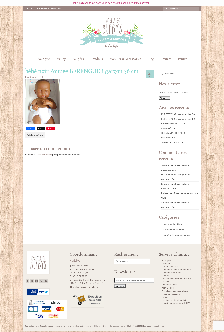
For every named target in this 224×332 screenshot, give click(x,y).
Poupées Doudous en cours (176, 235)
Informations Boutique (173, 229)
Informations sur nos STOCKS (176, 278)
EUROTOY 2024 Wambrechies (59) (178, 114)
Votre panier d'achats (50, 8)
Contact (165, 275)
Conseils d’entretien (171, 272)
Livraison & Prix (169, 285)
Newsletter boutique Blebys (175, 291)
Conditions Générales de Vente (177, 269)
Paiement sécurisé (171, 294)
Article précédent (35, 135)
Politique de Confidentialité (175, 300)
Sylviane (33, 77)
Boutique (166, 263)
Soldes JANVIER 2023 (172, 142)
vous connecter (44, 154)
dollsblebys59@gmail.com (85, 287)
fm (163, 326)
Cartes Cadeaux (170, 266)
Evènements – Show (173, 224)
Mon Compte (168, 288)
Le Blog (165, 281)
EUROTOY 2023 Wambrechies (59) (178, 119)
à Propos (166, 260)
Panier (165, 297)
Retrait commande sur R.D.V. (176, 303)
